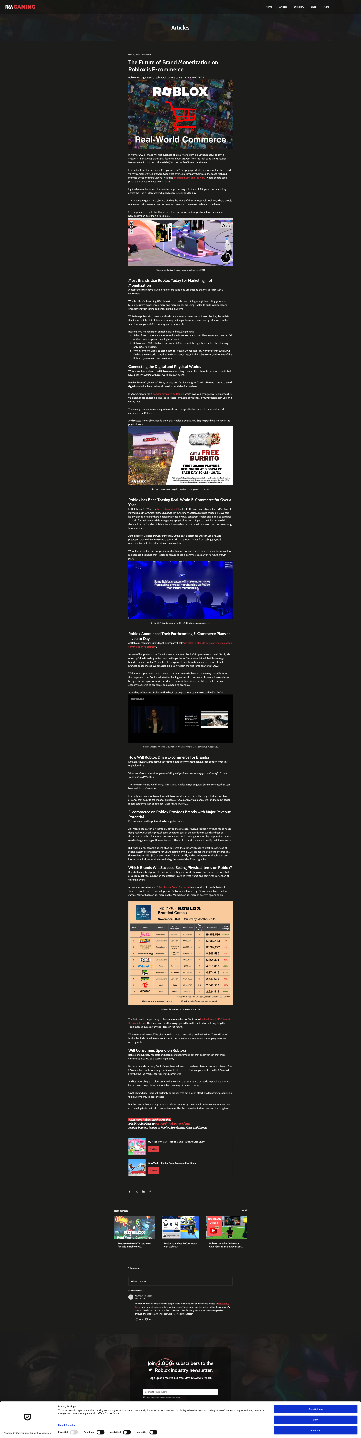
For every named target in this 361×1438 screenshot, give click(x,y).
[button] (235, 673)
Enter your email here (143, 733)
